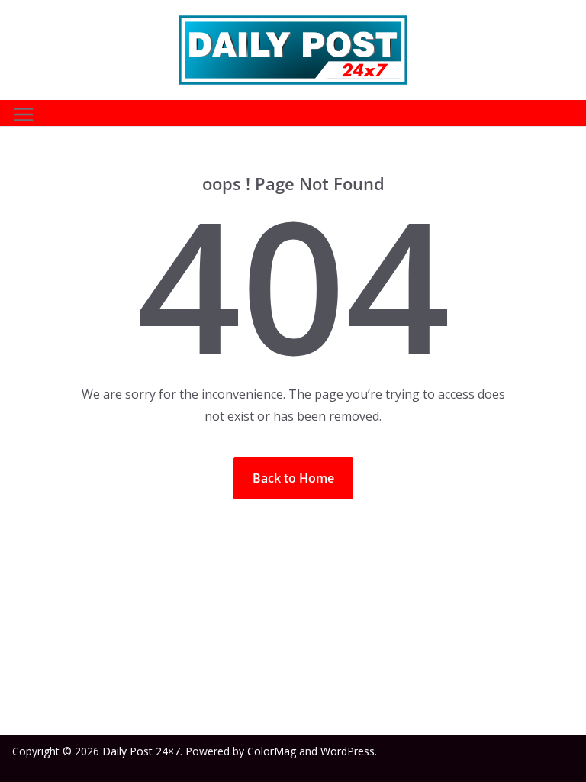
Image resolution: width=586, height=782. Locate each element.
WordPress (347, 751)
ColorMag (271, 751)
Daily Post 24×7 (141, 751)
